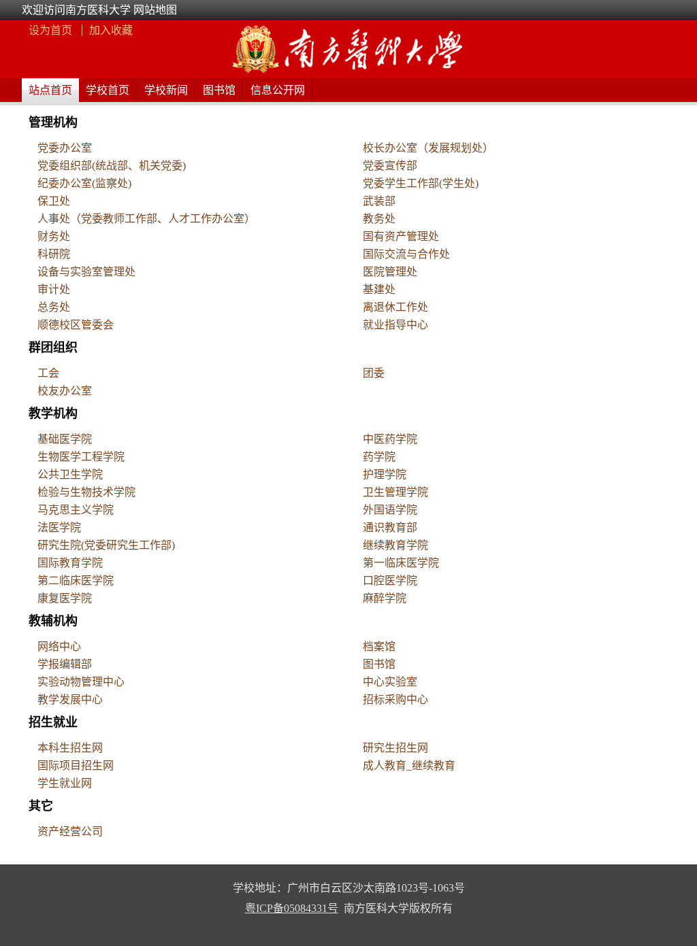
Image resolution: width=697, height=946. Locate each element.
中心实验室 (390, 682)
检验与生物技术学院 (86, 492)
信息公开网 (277, 90)
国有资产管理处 (401, 236)
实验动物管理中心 (81, 682)
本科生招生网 (70, 748)
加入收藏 (111, 30)
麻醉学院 (384, 598)
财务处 (53, 236)
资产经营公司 (70, 831)
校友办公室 (64, 390)
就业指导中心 (395, 325)
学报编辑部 (64, 664)
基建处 (379, 289)
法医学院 (59, 527)
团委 (374, 373)
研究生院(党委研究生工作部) (106, 545)
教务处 (379, 218)
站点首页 (50, 90)
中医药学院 (390, 439)
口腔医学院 (390, 580)
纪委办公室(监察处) (84, 183)
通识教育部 (390, 527)
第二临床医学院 (75, 580)
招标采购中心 (395, 699)
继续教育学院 (395, 545)
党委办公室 (64, 148)
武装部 (379, 201)
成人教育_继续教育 (409, 765)
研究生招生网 (395, 748)
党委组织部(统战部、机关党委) (111, 165)
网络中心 (59, 646)
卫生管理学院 (395, 492)
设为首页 (52, 30)
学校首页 (107, 90)
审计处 (53, 289)
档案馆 (379, 646)
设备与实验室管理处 (86, 271)
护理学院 (384, 474)
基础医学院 (64, 439)
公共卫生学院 (70, 474)
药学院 (379, 456)
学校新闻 (166, 90)
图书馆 (219, 90)
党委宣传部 (390, 165)
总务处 (53, 307)
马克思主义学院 (75, 510)
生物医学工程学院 (81, 456)
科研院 (53, 254)
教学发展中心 (70, 699)
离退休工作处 (395, 307)
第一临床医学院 (401, 563)
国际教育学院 (70, 563)
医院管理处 (390, 271)
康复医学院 (64, 598)
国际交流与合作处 (406, 254)
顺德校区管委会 (75, 325)
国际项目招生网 (75, 765)
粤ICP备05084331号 (291, 908)
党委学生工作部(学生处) (421, 183)
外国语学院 (390, 510)
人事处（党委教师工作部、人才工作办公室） (146, 218)
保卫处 (53, 201)
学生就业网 (64, 783)
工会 (48, 373)
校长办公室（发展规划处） (428, 148)
